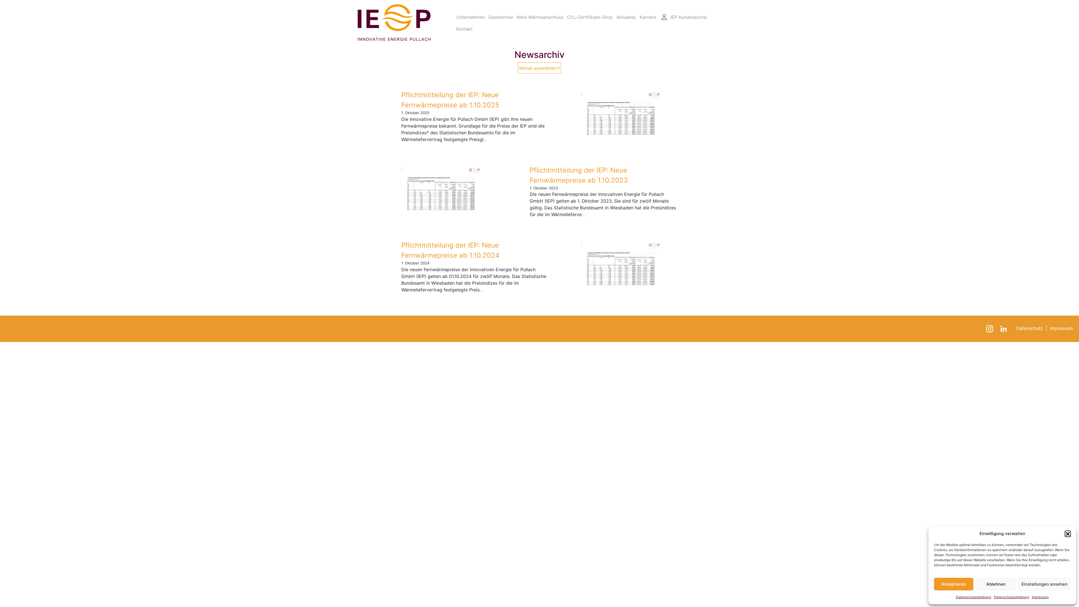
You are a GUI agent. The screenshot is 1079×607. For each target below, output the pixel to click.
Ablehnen (996, 584)
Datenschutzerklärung (973, 597)
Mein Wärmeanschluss (540, 17)
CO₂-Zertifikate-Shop (590, 17)
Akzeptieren (953, 584)
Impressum (1040, 597)
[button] (1068, 533)
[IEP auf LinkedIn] (1004, 328)
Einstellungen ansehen (1044, 584)
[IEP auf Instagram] (990, 328)
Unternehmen (470, 17)
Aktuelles (626, 17)
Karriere (648, 17)
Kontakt (464, 29)
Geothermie (500, 17)
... (485, 139)
